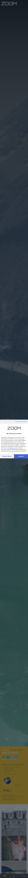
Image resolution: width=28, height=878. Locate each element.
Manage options (7, 456)
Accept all (21, 456)
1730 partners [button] (10, 437)
